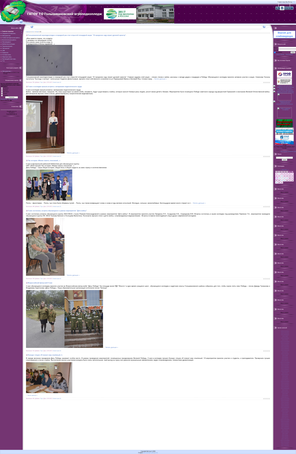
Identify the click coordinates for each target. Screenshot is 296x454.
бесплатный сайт (148, 452)
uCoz (156, 452)
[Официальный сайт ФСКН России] (284, 100)
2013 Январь (285, 348)
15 (276, 178)
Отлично (5, 88)
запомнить (279, 52)
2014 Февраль (285, 371)
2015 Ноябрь (285, 402)
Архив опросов (12, 99)
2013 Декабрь (285, 367)
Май (37, 31)
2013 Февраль (285, 350)
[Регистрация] (13, 20)
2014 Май (285, 376)
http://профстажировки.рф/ (288, 151)
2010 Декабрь (285, 332)
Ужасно (5, 95)
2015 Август (285, 397)
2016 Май (285, 412)
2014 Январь (285, 369)
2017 (33, 31)
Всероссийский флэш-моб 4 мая (40, 283)
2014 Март (285, 372)
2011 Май (285, 336)
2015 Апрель (285, 391)
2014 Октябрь (285, 381)
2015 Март (285, 390)
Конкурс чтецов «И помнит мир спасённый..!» (45, 355)
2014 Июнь (285, 378)
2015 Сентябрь (285, 398)
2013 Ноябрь (285, 365)
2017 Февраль (285, 428)
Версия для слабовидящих (284, 34)
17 (281, 178)
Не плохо (6, 91)
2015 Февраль (285, 388)
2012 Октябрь (285, 343)
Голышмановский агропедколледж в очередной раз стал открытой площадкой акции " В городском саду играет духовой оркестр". (77, 35)
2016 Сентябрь (285, 419)
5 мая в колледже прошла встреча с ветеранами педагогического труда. (55, 86)
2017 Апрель (285, 431)
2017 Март (285, 430)
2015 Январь (285, 386)
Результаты (4, 99)
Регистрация (289, 54)
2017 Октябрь (285, 442)
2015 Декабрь (285, 404)
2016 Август (285, 417)
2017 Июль (285, 436)
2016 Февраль (285, 407)
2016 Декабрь (285, 424)
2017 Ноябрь (285, 443)
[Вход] (21, 21)
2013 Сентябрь (285, 362)
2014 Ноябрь (285, 383)
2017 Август (285, 438)
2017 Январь (285, 426)
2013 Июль (285, 358)
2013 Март (285, 351)
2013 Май (285, 355)
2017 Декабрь (285, 445)
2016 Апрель (285, 410)
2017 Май (285, 433)
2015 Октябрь (285, 400)
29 (276, 182)
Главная (28, 31)
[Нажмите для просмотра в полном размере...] (49, 75)
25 (284, 180)
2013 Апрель (285, 353)
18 (284, 178)
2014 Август (285, 379)
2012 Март (285, 339)
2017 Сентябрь (285, 440)
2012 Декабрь (285, 346)
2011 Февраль (285, 334)
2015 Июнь (285, 395)
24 (281, 180)
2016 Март (285, 409)
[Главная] (6, 17)
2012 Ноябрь (285, 345)
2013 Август (285, 360)
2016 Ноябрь (285, 423)
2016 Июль (285, 416)
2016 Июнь (285, 414)
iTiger (41, 82)
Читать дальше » (160, 79)
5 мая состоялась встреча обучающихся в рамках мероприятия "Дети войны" (57, 211)
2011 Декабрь (285, 338)
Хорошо (5, 90)
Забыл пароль (280, 54)
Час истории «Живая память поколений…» (44, 160)
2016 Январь (285, 405)
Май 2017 (284, 169)
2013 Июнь (285, 357)
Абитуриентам (6, 71)
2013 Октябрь (285, 364)
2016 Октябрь (285, 421)
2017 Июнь (285, 435)
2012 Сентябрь (285, 341)
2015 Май (285, 393)
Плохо (5, 93)
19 (287, 178)
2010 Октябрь (285, 331)
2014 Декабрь (285, 384)
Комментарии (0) (57, 82)
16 (279, 178)
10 (281, 176)
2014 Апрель (285, 374)
